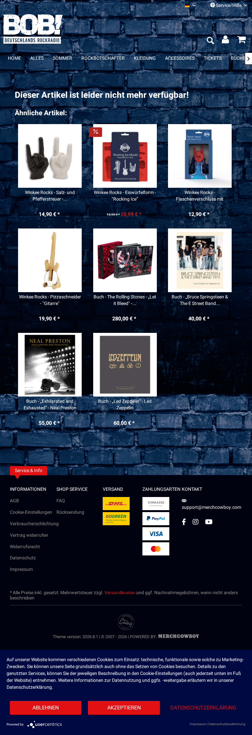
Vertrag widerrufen (29, 535)
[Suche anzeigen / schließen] (210, 41)
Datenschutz (23, 557)
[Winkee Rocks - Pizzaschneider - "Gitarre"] (50, 260)
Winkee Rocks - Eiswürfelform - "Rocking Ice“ (125, 196)
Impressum (21, 569)
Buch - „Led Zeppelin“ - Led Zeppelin (125, 404)
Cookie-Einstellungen (31, 512)
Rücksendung (70, 512)
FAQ (60, 500)
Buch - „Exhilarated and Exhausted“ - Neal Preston (50, 404)
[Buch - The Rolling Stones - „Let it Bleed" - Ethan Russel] (125, 260)
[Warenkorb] (241, 41)
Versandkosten (119, 592)
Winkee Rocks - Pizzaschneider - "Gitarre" (50, 300)
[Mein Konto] (225, 41)
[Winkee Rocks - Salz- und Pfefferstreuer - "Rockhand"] (50, 156)
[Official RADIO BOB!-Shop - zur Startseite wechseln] (33, 29)
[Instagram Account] (196, 521)
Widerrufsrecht (25, 546)
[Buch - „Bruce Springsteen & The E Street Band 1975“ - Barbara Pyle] (200, 260)
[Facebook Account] (184, 521)
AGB (14, 500)
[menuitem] (190, 5)
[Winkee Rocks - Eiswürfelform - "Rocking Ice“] (125, 156)
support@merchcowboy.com (211, 507)
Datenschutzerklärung (203, 708)
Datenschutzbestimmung (226, 724)
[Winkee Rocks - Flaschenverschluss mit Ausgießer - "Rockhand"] (200, 156)
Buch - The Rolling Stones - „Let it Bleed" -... (125, 300)
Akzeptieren (124, 708)
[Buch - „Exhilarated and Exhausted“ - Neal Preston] (50, 365)
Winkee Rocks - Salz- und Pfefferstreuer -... (50, 196)
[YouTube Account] (209, 521)
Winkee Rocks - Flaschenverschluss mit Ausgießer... (199, 196)
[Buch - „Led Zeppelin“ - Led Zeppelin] (125, 365)
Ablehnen (45, 708)
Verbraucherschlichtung (33, 523)
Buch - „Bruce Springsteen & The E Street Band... (200, 300)
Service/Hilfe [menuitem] (228, 5)
